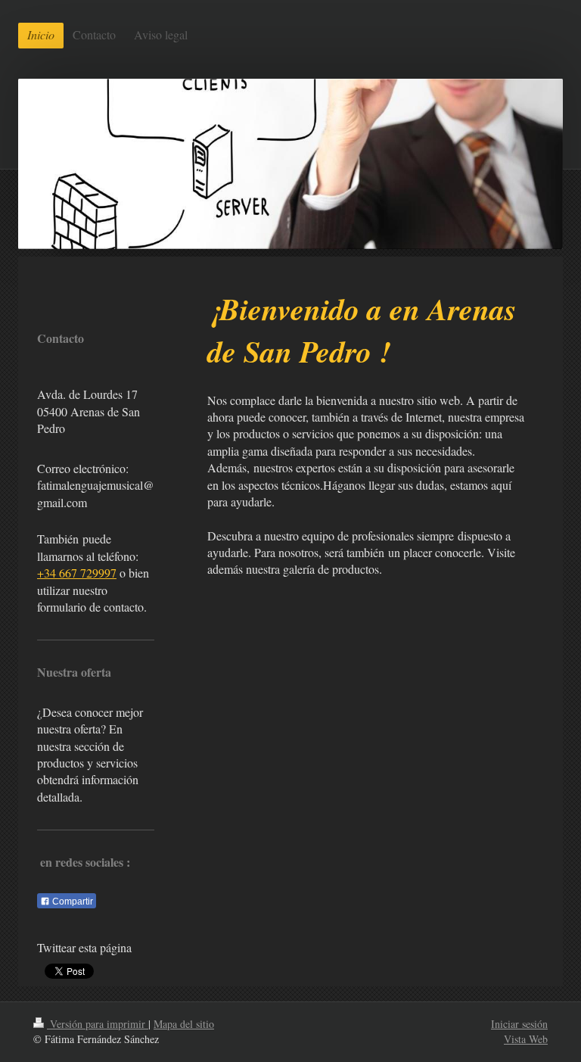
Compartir (71, 901)
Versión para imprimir (97, 1024)
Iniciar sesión (519, 1024)
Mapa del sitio (184, 1024)
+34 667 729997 (77, 573)
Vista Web (526, 1039)
